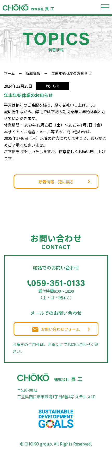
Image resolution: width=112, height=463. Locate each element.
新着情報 (33, 73)
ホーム (9, 73)
